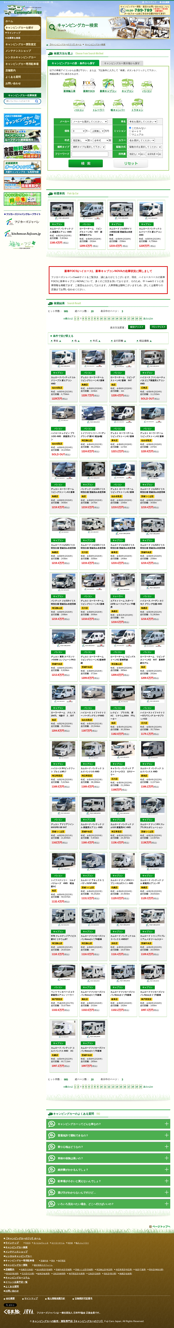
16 (125, 318)
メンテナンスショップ (16, 1251)
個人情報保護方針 (56, 1298)
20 (141, 318)
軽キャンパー (118, 110)
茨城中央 (44, 1261)
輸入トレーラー (82, 1243)
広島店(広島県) (94, 1274)
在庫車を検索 (13, 38)
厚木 (53, 1261)
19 (137, 318)
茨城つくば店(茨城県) (84, 1269)
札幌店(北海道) (27, 1269)
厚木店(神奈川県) (156, 1269)
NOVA (70, 1243)
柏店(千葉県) (140, 1269)
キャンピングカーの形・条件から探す (73, 63)
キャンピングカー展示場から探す (122, 63)
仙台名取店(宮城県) (44, 1269)
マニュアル (138, 134)
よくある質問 (12, 1286)
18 (133, 318)
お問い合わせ (12, 1291)
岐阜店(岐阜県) (43, 1274)
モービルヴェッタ (40, 1243)
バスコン (79, 110)
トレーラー (99, 110)
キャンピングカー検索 (16, 1247)
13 (113, 318)
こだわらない (139, 128)
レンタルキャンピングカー (18, 1256)
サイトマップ (31, 1298)
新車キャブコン (108, 91)
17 (129, 318)
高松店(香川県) (110, 1274)
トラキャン (137, 110)
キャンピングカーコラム (17, 1277)
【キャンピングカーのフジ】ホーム (23, 1238)
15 (121, 318)
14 (117, 318)
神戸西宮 (61, 1261)
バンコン (147, 91)
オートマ (136, 131)
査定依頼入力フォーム (43, 1265)
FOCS (27, 1243)
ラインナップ (13, 33)
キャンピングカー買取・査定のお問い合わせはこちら (144, 6)
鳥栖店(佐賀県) (125, 1274)
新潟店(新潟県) (12, 1274)
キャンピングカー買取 (16, 1265)
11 (105, 318)
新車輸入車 (69, 91)
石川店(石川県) (28, 1274)
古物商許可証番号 (83, 1298)
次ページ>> (148, 318)
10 (101, 318)
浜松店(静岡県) (59, 1274)
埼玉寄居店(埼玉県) (124, 1269)
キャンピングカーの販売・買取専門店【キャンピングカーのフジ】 (68, 1321)
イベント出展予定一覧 (16, 1282)
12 (109, 318)
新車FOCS (89, 91)
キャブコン (128, 91)
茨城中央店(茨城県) (64, 1269)
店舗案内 (9, 1269)
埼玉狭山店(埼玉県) (104, 1269)
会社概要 (10, 1298)
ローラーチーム (58, 1243)
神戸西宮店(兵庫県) (77, 1274)
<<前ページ (68, 318)
